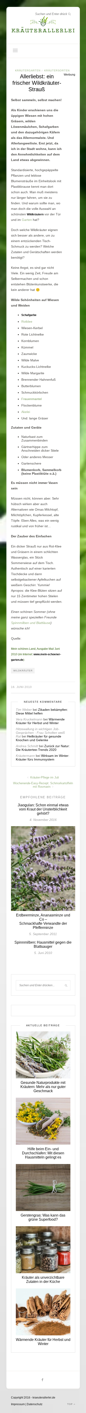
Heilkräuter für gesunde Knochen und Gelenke (38, 738)
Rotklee (26, 321)
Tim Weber (24, 709)
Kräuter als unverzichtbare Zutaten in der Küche (43, 1280)
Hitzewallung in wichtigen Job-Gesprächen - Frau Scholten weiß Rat (40, 732)
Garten (27, 220)
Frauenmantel (31, 399)
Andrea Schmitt (27, 746)
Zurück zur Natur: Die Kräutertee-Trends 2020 (43, 748)
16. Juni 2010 (21, 687)
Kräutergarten (28, 70)
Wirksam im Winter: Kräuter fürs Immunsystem (42, 757)
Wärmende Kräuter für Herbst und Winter (40, 721)
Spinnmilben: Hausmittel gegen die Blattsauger (43, 944)
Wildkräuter (23, 670)
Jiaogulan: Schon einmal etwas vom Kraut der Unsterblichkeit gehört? (43, 809)
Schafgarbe (28, 315)
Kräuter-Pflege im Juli (44, 777)
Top (70, 1404)
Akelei (25, 412)
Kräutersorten (57, 70)
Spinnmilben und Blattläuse (30, 623)
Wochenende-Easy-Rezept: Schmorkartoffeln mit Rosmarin (43, 784)
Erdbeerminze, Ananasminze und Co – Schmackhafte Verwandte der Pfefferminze (43, 921)
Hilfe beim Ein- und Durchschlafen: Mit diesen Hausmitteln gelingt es (43, 1153)
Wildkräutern (35, 214)
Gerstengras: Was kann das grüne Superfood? (43, 1217)
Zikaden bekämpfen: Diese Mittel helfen (42, 711)
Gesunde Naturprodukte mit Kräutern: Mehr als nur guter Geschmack (43, 1087)
